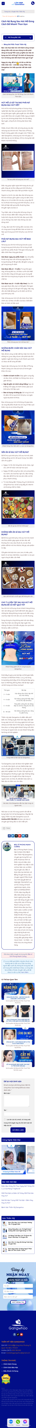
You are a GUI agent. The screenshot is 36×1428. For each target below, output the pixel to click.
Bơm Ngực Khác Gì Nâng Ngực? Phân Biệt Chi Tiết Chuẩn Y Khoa (20, 1249)
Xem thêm (24, 972)
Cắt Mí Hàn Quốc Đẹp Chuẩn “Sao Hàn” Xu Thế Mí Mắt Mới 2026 (18, 1065)
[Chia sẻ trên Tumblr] (26, 836)
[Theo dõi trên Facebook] (14, 1334)
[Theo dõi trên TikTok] (18, 1334)
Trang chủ (7, 11)
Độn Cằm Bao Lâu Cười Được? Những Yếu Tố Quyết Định (20, 1223)
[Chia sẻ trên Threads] (16, 836)
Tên (5, 1110)
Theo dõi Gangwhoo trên (9, 16)
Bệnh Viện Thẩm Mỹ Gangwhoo (12, 1207)
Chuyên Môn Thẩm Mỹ (18, 11)
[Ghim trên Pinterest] (19, 836)
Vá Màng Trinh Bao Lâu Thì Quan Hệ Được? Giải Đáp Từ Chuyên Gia (19, 1236)
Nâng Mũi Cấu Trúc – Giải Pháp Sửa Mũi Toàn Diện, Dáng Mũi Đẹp (18, 997)
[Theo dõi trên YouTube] (21, 1334)
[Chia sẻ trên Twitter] (12, 836)
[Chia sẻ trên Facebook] (9, 836)
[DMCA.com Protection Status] (5, 1379)
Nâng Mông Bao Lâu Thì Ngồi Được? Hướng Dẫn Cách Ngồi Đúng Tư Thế (19, 1230)
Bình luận (7, 1093)
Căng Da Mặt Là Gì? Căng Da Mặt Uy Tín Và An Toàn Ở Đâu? (18, 1042)
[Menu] (3, 3)
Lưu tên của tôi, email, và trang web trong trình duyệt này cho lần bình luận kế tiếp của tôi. (18, 1122)
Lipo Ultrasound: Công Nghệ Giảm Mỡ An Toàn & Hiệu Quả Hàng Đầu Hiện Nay (18, 1020)
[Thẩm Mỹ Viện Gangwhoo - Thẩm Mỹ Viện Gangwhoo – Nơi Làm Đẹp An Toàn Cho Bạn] (18, 3)
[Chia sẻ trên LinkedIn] (23, 836)
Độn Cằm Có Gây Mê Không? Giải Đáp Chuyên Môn (20, 1243)
